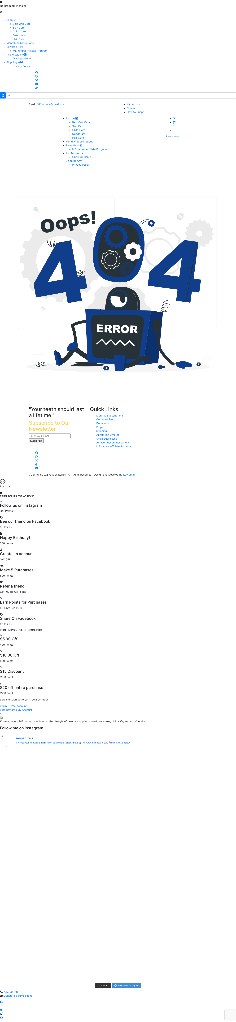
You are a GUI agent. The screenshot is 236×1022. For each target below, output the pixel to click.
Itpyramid (129, 474)
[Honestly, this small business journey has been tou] (148, 812)
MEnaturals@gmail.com (51, 104)
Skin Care (19, 27)
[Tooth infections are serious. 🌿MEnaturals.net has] (29, 851)
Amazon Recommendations (113, 442)
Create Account (17, 706)
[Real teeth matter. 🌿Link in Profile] (207, 880)
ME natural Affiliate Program (30, 50)
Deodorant (19, 35)
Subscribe (36, 440)
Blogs (99, 427)
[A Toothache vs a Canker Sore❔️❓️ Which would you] (148, 765)
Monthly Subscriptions (20, 43)
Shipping (12, 62)
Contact (132, 108)
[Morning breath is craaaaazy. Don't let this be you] (207, 857)
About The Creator (107, 434)
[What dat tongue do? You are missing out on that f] (88, 806)
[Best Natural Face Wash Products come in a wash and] (88, 951)
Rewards (12, 46)
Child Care (19, 31)
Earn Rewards (8, 709)
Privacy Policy (21, 66)
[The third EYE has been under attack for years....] (148, 930)
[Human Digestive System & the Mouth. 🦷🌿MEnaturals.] (207, 765)
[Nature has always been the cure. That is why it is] (88, 853)
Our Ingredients (22, 58)
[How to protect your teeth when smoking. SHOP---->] (29, 756)
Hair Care (18, 39)
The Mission (14, 54)
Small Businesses (106, 438)
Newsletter (172, 136)
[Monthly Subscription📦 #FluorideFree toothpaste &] (88, 767)
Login (3, 706)
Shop (9, 19)
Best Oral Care (22, 23)
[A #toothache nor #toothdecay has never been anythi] (148, 884)
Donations (102, 423)
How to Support (137, 112)
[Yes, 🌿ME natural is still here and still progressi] (29, 899)
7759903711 (10, 991)
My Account (134, 104)
